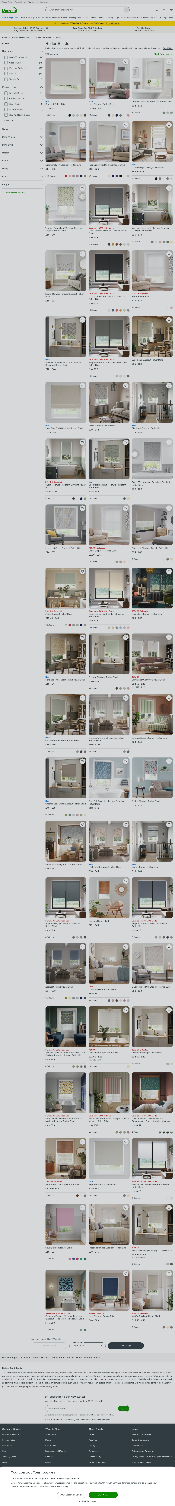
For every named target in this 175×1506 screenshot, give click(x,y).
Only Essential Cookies (72, 1494)
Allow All (103, 1494)
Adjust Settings (87, 1501)
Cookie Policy (44, 1486)
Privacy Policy (61, 1486)
